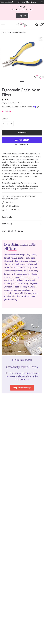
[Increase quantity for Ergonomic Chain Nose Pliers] (11, 123)
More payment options (22, 144)
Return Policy (7, 223)
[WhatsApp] (18, 231)
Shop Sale (22, 16)
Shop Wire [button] (22, 391)
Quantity (5, 118)
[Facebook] (9, 231)
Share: (4, 231)
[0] (40, 24)
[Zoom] (41, 38)
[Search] (37, 24)
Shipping (4, 103)
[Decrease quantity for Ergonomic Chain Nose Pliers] (4, 123)
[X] (12, 231)
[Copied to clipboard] (22, 231)
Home (4, 32)
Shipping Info (7, 217)
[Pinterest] (15, 231)
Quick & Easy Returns (27, 2)
